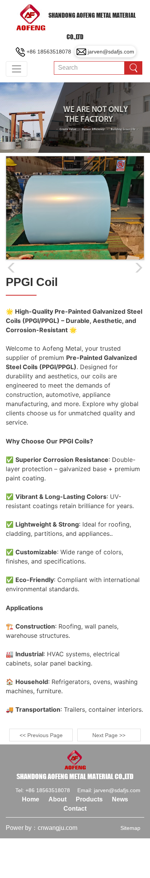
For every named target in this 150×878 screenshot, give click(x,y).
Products (89, 799)
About (57, 799)
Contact (75, 808)
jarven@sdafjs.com (111, 51)
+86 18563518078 (49, 51)
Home (30, 799)
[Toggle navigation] (16, 69)
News (120, 799)
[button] (138, 268)
